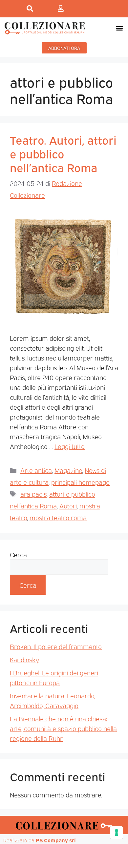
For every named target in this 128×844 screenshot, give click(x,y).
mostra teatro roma (58, 517)
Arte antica (36, 470)
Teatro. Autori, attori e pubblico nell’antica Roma (63, 153)
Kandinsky (24, 659)
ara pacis (33, 493)
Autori (68, 505)
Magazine (68, 470)
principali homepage (80, 482)
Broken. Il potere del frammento (56, 646)
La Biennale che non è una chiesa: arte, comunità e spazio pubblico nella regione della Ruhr (63, 728)
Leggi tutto (69, 446)
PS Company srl (56, 840)
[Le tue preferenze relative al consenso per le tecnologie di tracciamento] (116, 832)
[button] (119, 28)
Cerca (18, 554)
